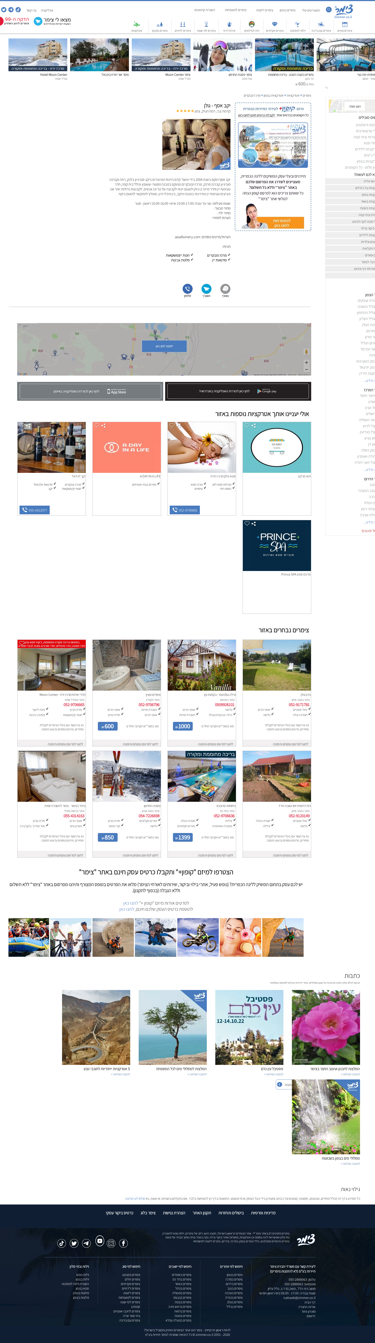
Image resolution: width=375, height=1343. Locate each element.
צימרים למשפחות (129, 1297)
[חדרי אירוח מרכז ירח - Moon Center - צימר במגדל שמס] (52, 689)
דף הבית (310, 1302)
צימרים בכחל (183, 1288)
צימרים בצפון (235, 1274)
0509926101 (225, 704)
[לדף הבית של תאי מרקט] (277, 471)
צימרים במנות (182, 1315)
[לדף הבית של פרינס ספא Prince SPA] (277, 570)
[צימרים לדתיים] (182, 26)
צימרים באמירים (181, 1274)
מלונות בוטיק (81, 1293)
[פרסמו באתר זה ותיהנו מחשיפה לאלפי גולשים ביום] (272, 199)
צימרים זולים (132, 1279)
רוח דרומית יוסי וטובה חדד (294, 805)
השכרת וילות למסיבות (75, 1284)
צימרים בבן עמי (182, 1297)
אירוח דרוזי (229, 31)
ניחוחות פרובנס (226, 805)
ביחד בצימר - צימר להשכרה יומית (65, 805)
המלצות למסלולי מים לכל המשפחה (181, 1068)
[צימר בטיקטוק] (18, 11)
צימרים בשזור (183, 1284)
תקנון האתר (202, 1213)
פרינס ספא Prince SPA (296, 574)
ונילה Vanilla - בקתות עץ (220, 694)
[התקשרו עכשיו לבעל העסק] (188, 296)
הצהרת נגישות (174, 1213)
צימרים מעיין (153, 694)
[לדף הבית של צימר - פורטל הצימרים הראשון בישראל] (306, 1245)
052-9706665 (189, 510)
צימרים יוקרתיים (275, 31)
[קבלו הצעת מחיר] (53, 25)
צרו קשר (31, 10)
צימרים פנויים (344, 31)
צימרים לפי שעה (130, 1302)
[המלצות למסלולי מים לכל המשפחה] (173, 1063)
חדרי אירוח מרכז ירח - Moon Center (62, 694)
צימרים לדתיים (183, 31)
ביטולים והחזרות (231, 1213)
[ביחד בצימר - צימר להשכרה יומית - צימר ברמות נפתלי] (52, 800)
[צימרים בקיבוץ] (159, 26)
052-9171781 (299, 704)
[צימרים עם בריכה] (321, 26)
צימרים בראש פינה (179, 1306)
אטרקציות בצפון (274, 95)
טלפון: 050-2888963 (302, 1279)
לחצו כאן (130, 903)
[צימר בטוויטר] (3, 11)
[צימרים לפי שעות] (206, 26)
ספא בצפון (82, 1288)
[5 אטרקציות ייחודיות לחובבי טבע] (96, 1063)
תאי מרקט (304, 476)
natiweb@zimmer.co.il (299, 1297)
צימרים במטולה (181, 1293)
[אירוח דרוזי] (229, 26)
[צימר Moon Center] (161, 70)
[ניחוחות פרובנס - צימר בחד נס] (202, 800)
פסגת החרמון (152, 805)
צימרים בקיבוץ (160, 31)
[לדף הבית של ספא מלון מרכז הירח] (202, 471)
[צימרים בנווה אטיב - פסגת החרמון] (127, 800)
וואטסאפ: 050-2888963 (300, 1284)
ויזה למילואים (251, 31)
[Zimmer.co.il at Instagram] (111, 1241)
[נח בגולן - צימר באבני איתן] (277, 689)
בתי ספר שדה (131, 1315)
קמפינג (135, 1306)
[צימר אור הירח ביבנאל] (99, 70)
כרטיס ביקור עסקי (119, 1213)
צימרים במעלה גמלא (178, 1320)
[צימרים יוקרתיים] (274, 26)
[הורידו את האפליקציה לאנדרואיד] (237, 399)
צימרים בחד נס (182, 1279)
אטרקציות (136, 31)
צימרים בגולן (235, 1302)
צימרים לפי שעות (206, 31)
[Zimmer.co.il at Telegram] (86, 1241)
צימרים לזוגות (131, 1293)
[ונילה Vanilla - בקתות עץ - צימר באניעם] (202, 689)
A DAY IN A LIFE (150, 476)
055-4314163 (74, 815)
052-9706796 (149, 704)
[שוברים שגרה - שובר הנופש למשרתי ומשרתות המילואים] (251, 26)
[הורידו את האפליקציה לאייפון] (90, 399)
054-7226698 (149, 815)
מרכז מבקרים (252, 95)
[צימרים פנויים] (345, 26)
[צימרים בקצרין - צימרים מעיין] (127, 689)
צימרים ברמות (182, 1311)
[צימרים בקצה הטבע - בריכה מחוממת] (284, 70)
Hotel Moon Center (53, 74)
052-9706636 (224, 815)
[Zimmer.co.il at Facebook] (123, 1241)
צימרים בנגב (235, 1288)
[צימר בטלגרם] (10, 11)
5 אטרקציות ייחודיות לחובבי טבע (107, 1068)
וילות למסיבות (298, 31)
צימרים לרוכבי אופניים (126, 1311)
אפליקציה (47, 10)
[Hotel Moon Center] (37, 70)
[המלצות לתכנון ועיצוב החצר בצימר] (326, 1063)
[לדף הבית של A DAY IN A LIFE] (127, 471)
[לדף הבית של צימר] (343, 18)
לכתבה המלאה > (350, 1074)
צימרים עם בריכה (321, 31)
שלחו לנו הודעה (135, 1198)
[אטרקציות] (136, 26)
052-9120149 (299, 815)
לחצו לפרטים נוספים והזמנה (290, 744)
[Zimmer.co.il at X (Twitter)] (74, 1241)
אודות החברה (307, 1307)
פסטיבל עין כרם (272, 1068)
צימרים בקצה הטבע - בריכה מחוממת (291, 74)
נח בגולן (306, 694)
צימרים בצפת (183, 1302)
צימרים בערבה (234, 1293)
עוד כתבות (291, 1084)
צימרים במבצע (131, 1274)
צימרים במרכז (234, 1279)
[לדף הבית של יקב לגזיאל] (52, 471)
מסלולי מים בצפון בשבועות (341, 1158)
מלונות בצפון (81, 1297)
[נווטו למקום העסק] (225, 296)
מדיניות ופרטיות (263, 1213)
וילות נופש (82, 1274)
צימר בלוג (148, 1213)
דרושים (311, 1316)
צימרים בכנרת (234, 1297)
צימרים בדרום (234, 1284)
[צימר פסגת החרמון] (222, 70)
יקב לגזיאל (79, 476)
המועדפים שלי (311, 10)
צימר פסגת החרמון (240, 74)
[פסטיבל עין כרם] (249, 1063)
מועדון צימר (308, 1311)
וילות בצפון (82, 1279)
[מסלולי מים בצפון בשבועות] (326, 1153)
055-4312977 (38, 510)
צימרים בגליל (234, 1306)
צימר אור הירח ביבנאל (115, 74)
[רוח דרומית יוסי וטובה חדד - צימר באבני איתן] (277, 800)
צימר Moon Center (177, 74)
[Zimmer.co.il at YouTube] (98, 1236)
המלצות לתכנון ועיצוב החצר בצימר (335, 1068)
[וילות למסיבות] (297, 26)
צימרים (307, 95)
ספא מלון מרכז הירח (223, 476)
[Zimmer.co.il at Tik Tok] (61, 1241)
